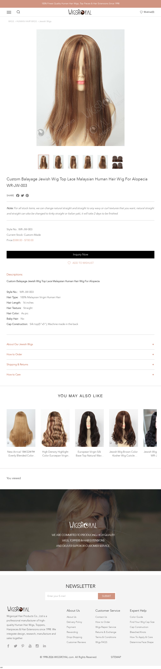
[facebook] (8, 646)
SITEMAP (116, 657)
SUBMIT (106, 596)
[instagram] (37, 646)
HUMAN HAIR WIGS (27, 21)
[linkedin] (44, 646)
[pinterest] (23, 646)
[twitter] (15, 646)
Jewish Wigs (45, 21)
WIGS (11, 21)
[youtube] (30, 646)
